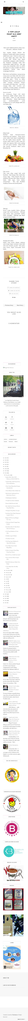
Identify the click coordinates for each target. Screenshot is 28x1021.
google (12, 424)
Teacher (5, 441)
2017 (6, 594)
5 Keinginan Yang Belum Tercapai (13, 510)
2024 (6, 460)
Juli (6, 579)
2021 (6, 466)
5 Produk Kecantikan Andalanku (12, 500)
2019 (6, 470)
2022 (6, 464)
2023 (6, 462)
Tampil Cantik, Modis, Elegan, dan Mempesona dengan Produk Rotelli (14, 719)
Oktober (7, 572)
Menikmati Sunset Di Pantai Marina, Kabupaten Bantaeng (15, 674)
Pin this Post (14, 293)
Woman (16, 441)
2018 (6, 473)
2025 (6, 458)
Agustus (7, 577)
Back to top (21, 1019)
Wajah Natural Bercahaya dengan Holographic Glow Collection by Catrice (14, 733)
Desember (8, 475)
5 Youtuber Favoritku (10, 538)
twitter (6, 424)
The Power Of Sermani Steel (15, 611)
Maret (7, 587)
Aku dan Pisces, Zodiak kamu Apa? (13, 554)
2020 (6, 468)
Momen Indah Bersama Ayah (12, 503)
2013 (6, 602)
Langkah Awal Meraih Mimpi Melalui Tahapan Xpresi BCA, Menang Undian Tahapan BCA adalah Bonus (11, 627)
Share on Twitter (15, 290)
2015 (6, 598)
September (8, 574)
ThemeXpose (15, 1014)
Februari (7, 589)
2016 (6, 596)
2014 (6, 600)
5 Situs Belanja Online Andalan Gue (13, 490)
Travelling (11, 441)
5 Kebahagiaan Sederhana (11, 497)
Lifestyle (5, 439)
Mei (6, 583)
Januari (7, 592)
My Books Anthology (13, 439)
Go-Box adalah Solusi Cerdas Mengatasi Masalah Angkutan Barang (15, 703)
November (8, 570)
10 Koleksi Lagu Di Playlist (11, 535)
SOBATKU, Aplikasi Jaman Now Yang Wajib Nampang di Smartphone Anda (14, 643)
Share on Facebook (14, 287)
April (7, 585)
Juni (6, 581)
